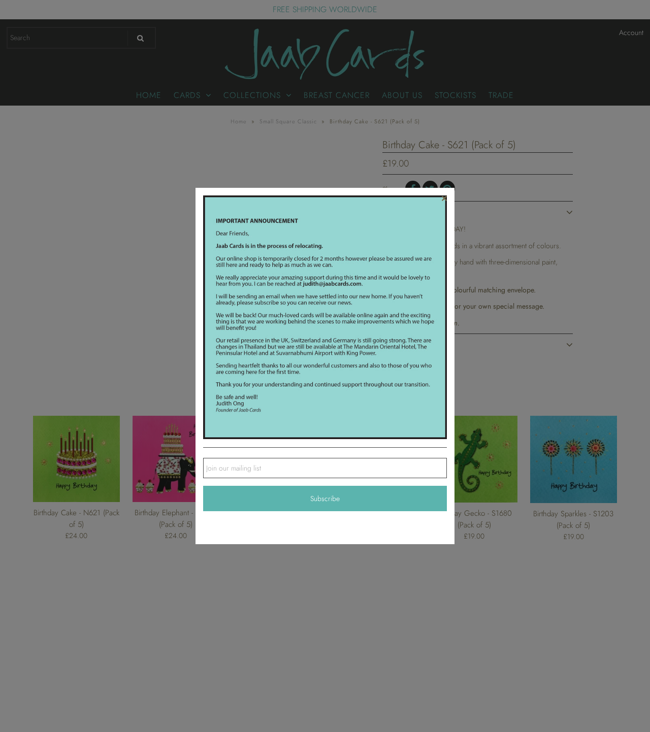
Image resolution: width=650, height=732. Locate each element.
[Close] (444, 198)
